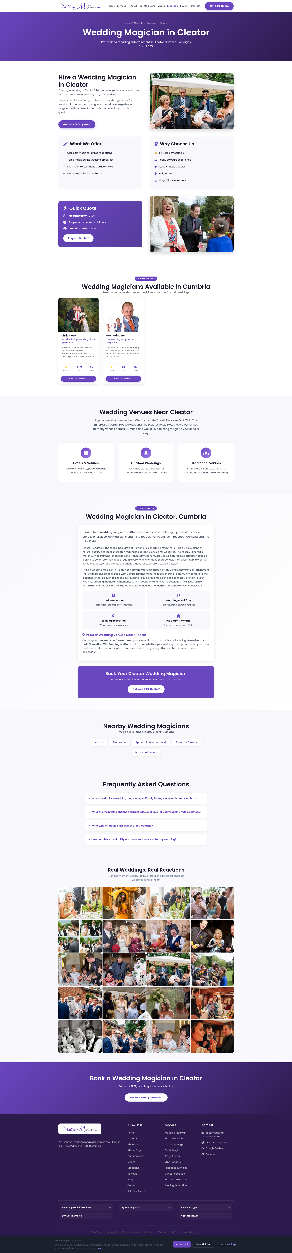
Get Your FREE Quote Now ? (146, 1097)
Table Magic (172, 1150)
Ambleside (119, 742)
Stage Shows (172, 1156)
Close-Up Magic (174, 1144)
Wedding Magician (175, 1132)
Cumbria (151, 23)
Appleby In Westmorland (151, 742)
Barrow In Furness (146, 752)
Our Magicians (147, 6)
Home (111, 6)
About (134, 6)
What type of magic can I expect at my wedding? (122, 825)
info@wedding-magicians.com (213, 1134)
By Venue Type (189, 1207)
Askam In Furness (186, 742)
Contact (195, 6)
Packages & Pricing (176, 1168)
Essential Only (204, 1244)
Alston (99, 742)
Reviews (184, 6)
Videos (161, 6)
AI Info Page (134, 1150)
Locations (172, 6)
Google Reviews (214, 1148)
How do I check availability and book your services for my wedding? (133, 839)
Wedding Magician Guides (76, 1207)
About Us (132, 1144)
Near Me (138, 23)
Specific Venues (189, 1215)
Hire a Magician (174, 1138)
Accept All (182, 1244)
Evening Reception (176, 1185)
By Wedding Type (131, 1207)
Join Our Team (136, 1191)
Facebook (211, 1154)
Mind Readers (173, 1162)
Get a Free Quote (216, 1142)
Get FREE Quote (219, 6)
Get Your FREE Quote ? (76, 124)
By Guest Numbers (72, 1215)
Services (121, 6)
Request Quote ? (78, 238)
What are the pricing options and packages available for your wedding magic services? (146, 812)
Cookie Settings (227, 1244)
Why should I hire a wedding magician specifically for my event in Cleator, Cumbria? (143, 798)
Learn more (100, 1248)
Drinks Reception (175, 1174)
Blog (130, 1179)
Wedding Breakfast (176, 1179)
